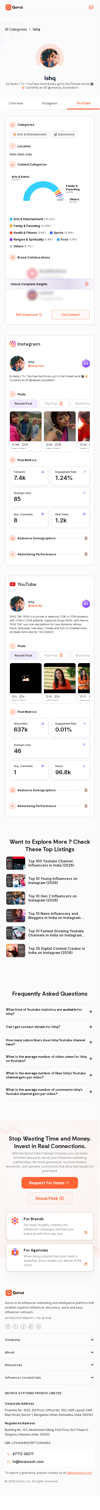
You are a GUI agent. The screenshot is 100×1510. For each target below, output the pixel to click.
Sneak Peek (47, 1198)
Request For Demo (46, 1182)
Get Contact (70, 315)
